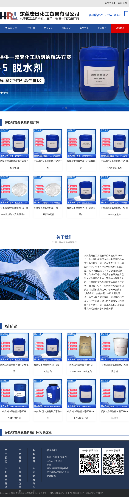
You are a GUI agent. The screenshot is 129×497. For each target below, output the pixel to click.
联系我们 (102, 28)
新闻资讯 (109, 3)
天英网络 (99, 493)
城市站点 (120, 28)
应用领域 (66, 28)
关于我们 (30, 28)
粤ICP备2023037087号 (76, 493)
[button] (63, 108)
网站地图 (122, 3)
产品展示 (48, 28)
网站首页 (12, 28)
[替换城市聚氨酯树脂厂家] (40, 18)
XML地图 (54, 493)
